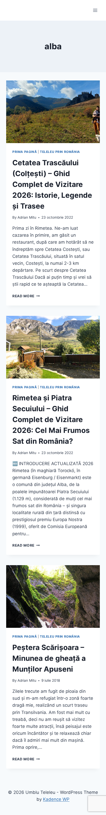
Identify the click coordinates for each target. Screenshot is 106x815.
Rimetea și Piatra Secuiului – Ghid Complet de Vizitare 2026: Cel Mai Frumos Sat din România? (51, 419)
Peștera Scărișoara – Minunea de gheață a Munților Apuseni (49, 658)
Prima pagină (24, 152)
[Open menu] (95, 10)
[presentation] (53, 111)
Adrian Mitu (26, 217)
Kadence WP (56, 799)
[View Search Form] (10, 10)
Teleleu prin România (60, 152)
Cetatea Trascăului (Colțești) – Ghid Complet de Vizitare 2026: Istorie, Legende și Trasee (52, 184)
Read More (26, 296)
